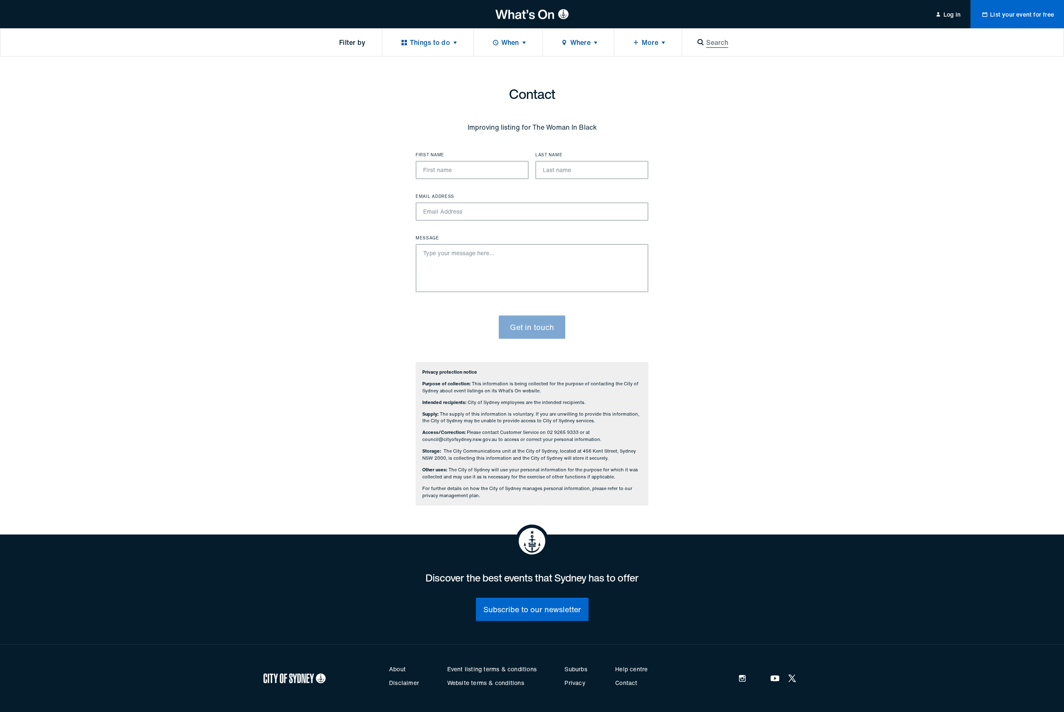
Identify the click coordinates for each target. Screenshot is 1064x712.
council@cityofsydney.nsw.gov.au (459, 439)
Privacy (574, 682)
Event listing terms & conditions (492, 669)
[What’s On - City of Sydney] (532, 14)
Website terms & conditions (485, 682)
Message (427, 238)
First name (430, 155)
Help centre (631, 669)
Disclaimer (404, 682)
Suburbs (575, 669)
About (397, 669)
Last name (548, 155)
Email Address (435, 196)
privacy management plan (450, 495)
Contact (626, 682)
